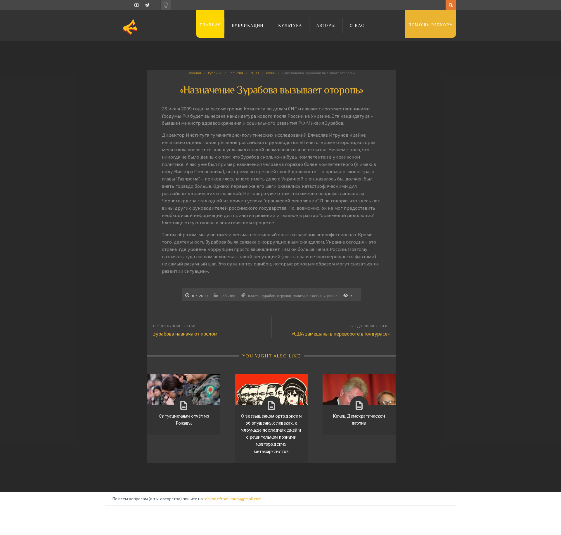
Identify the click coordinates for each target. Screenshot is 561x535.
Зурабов (268, 295)
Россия (316, 295)
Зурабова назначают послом (185, 333)
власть (253, 295)
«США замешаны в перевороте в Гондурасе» (341, 333)
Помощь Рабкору (430, 24)
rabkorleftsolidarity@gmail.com (233, 498)
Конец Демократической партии (359, 420)
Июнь (270, 73)
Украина (330, 295)
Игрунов (284, 295)
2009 (254, 73)
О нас (357, 25)
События (235, 73)
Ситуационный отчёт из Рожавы (184, 420)
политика (301, 295)
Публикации (248, 25)
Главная (210, 24)
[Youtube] (136, 5)
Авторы (325, 25)
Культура (290, 25)
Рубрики (214, 73)
